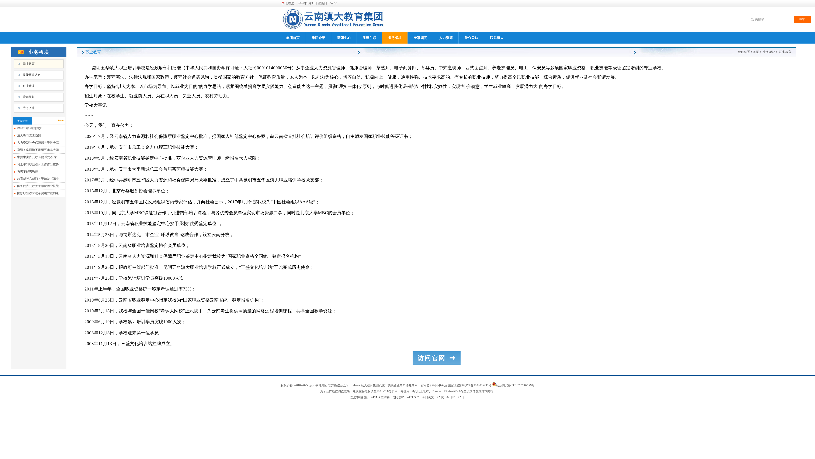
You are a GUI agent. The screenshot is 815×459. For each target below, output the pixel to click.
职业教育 (29, 63)
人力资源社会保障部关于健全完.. (38, 142)
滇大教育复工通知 (29, 135)
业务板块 (395, 38)
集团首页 (293, 38)
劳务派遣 (29, 108)
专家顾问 (420, 38)
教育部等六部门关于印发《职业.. (38, 178)
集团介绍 (318, 38)
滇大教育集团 (318, 385)
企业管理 (29, 86)
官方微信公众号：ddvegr (344, 385)
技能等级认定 (32, 74)
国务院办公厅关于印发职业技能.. (38, 186)
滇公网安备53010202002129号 (515, 385)
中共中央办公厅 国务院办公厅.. (37, 157)
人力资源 (446, 38)
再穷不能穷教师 (27, 171)
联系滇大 (497, 38)
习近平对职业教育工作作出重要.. (38, 164)
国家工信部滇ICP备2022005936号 (470, 385)
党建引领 (369, 38)
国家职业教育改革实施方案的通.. (38, 193)
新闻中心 (344, 38)
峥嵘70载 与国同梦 (29, 128)
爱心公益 (471, 38)
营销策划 (29, 97)
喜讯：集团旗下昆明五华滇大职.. (38, 150)
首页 (756, 52)
